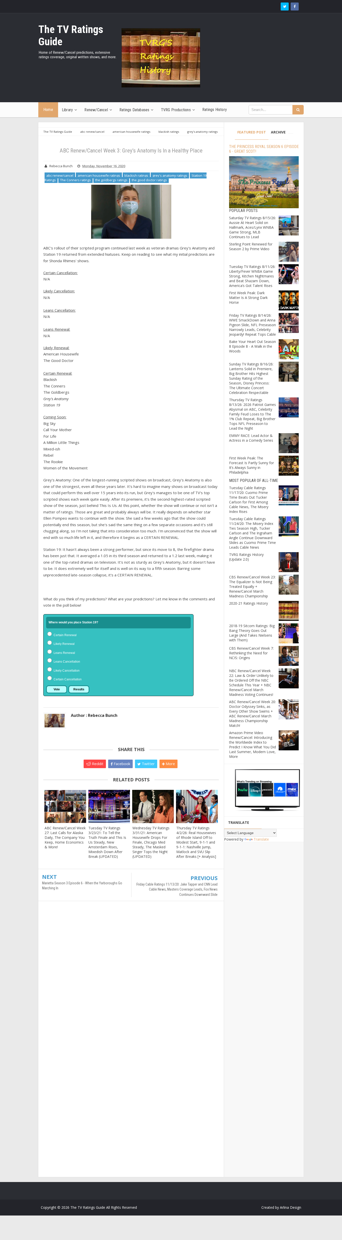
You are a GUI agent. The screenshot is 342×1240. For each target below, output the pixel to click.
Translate (261, 839)
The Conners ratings (75, 180)
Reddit (97, 763)
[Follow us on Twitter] (285, 6)
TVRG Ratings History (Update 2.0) (246, 557)
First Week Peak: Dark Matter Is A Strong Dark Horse (248, 297)
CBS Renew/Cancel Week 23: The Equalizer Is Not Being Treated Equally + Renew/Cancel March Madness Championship (252, 586)
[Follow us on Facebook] (295, 6)
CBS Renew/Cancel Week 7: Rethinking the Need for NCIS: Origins (251, 653)
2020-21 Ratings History (248, 603)
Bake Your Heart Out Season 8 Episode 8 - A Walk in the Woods (252, 346)
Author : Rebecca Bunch (94, 715)
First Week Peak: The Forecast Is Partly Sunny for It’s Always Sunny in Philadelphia (251, 465)
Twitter (148, 763)
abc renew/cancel (59, 175)
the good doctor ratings (149, 180)
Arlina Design (290, 1207)
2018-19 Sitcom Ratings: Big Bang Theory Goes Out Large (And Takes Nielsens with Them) (252, 632)
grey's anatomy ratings (169, 175)
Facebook (121, 763)
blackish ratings (136, 175)
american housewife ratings (99, 175)
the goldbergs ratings (111, 180)
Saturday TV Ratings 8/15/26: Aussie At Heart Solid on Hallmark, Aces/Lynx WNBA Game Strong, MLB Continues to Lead (252, 227)
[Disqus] (131, 977)
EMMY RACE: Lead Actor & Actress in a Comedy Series (251, 438)
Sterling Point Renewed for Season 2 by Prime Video (250, 246)
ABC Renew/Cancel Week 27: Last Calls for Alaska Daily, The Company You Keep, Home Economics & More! (65, 837)
